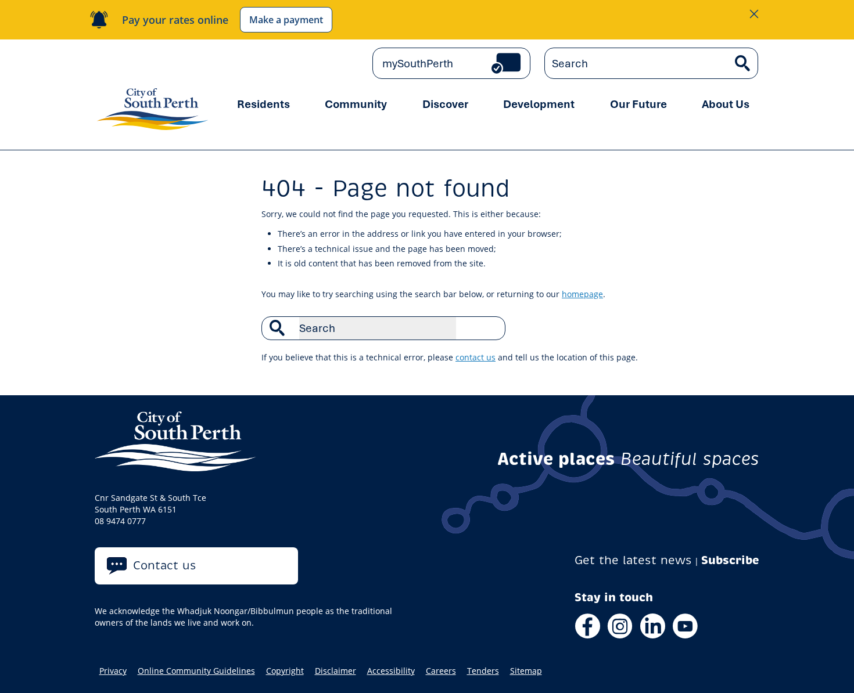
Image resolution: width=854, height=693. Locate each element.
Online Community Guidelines (196, 671)
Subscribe (730, 560)
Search (490, 328)
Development (539, 103)
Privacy (113, 671)
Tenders (483, 671)
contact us (475, 357)
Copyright (285, 671)
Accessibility (391, 671)
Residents (263, 103)
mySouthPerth (417, 63)
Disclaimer (335, 671)
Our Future (638, 103)
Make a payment (286, 19)
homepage (582, 293)
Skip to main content (145, 63)
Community (356, 103)
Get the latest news (633, 560)
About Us (725, 103)
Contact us (164, 565)
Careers (441, 671)
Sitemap (526, 671)
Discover (445, 103)
